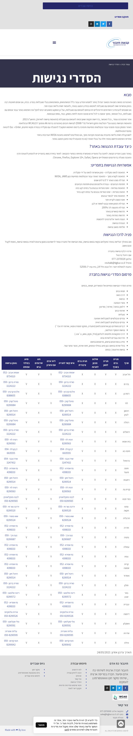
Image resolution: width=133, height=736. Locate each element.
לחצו (67, 729)
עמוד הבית (125, 64)
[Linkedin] (97, 24)
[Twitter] (103, 24)
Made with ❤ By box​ (15, 729)
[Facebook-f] (109, 24)
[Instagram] (91, 24)
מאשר (41, 724)
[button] (54, 42)
